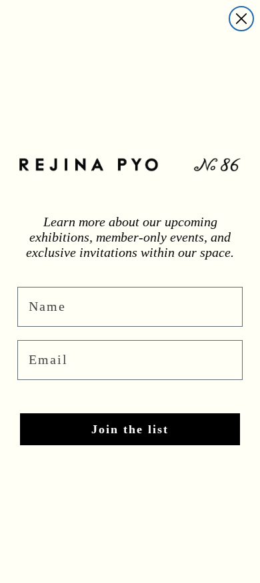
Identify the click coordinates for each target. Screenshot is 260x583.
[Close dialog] (241, 19)
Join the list (130, 429)
